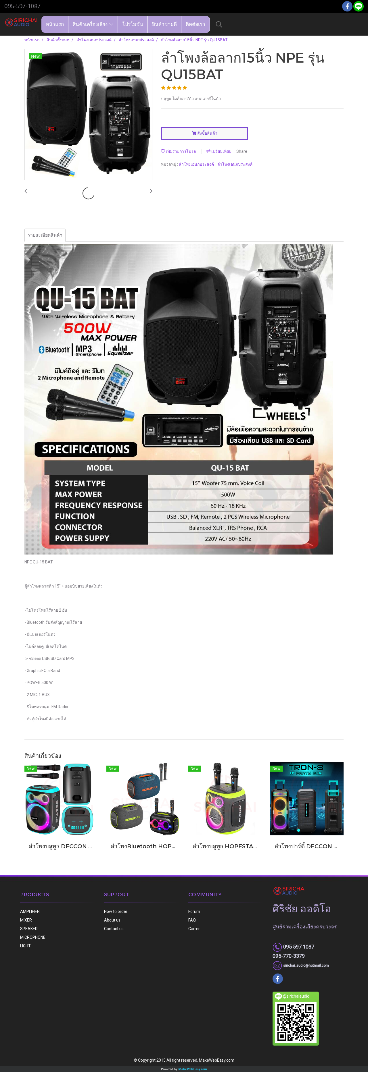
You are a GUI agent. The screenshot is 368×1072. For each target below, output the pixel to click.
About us (112, 920)
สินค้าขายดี (164, 24)
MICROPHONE (32, 937)
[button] (219, 24)
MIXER (26, 920)
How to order (115, 911)
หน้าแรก (55, 24)
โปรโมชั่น (132, 24)
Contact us (114, 928)
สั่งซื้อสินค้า (206, 133)
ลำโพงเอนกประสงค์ (197, 164)
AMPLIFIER (30, 911)
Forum (194, 911)
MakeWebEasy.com (192, 1069)
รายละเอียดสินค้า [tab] (45, 235)
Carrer (194, 928)
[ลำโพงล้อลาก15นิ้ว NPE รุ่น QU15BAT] (88, 115)
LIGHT (25, 946)
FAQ (192, 920)
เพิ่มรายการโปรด (180, 151)
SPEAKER (29, 928)
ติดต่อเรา (195, 24)
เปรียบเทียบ (220, 151)
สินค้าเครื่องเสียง (91, 24)
